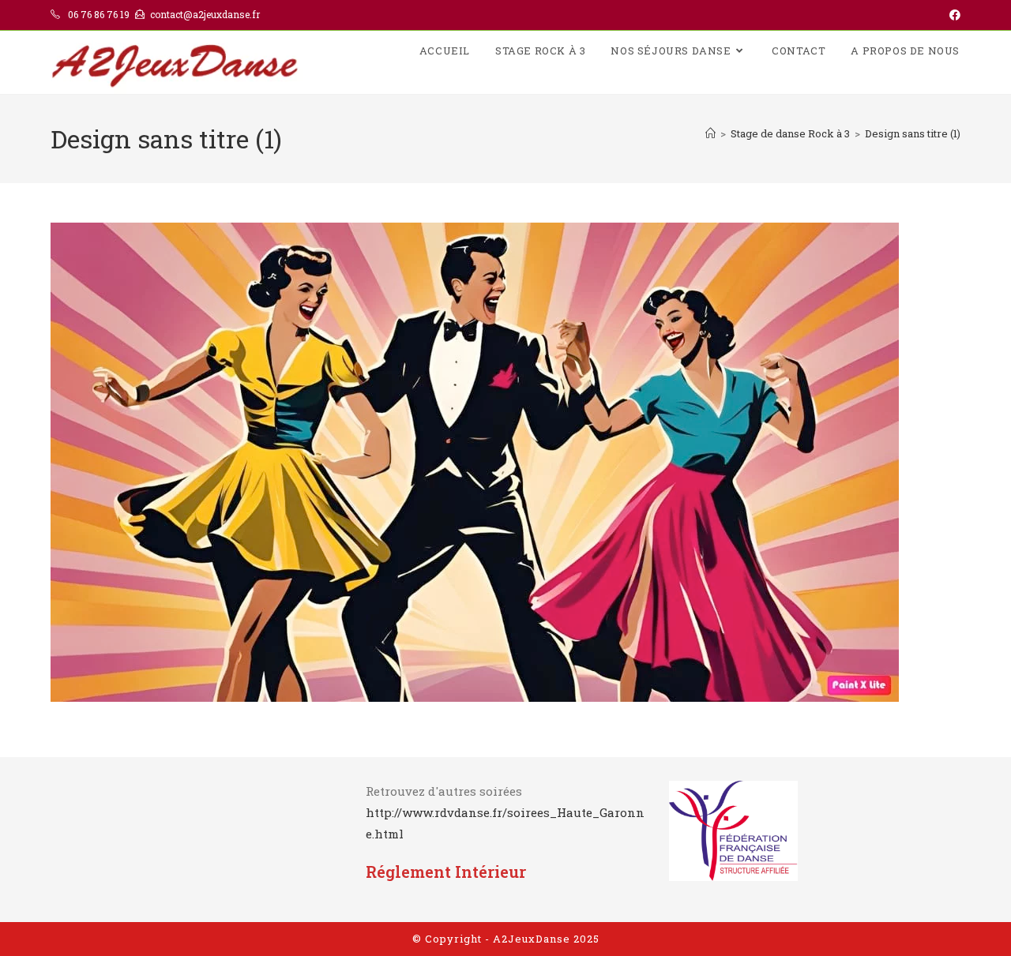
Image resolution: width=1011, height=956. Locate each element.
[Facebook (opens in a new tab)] (952, 15)
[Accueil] (710, 133)
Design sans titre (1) (912, 133)
